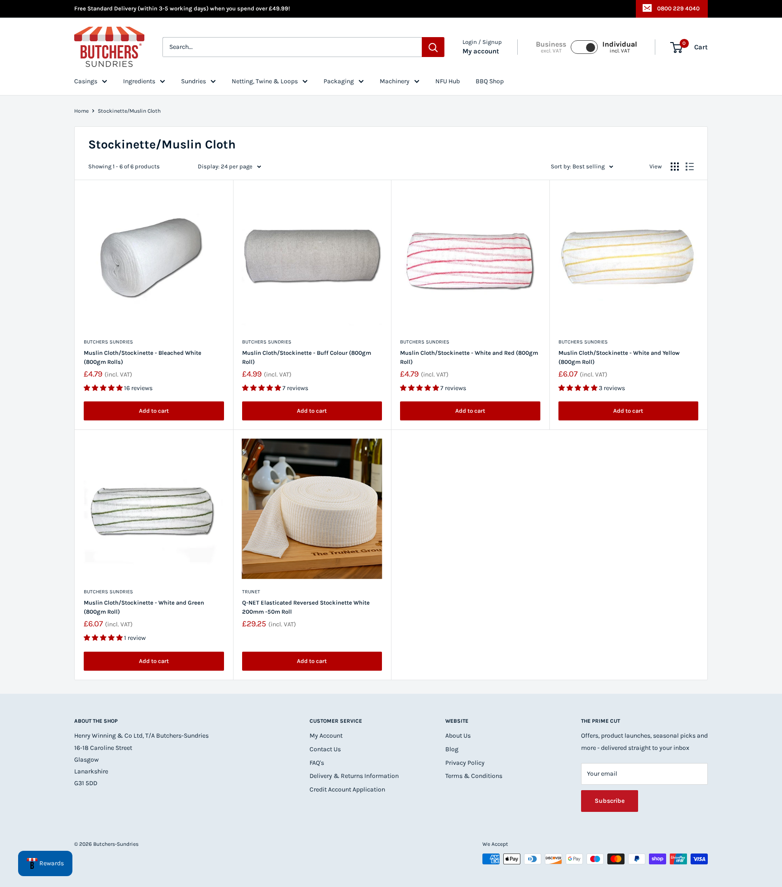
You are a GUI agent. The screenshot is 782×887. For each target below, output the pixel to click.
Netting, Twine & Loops (265, 81)
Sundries (193, 81)
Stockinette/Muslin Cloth (129, 111)
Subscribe (610, 801)
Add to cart (154, 410)
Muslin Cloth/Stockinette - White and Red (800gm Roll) (469, 357)
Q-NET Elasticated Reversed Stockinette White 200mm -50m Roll (306, 607)
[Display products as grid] (675, 166)
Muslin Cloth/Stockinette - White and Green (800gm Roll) (144, 607)
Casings (85, 81)
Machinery (395, 81)
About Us (458, 735)
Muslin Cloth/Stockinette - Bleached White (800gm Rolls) (142, 357)
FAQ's (317, 763)
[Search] (433, 47)
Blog (451, 749)
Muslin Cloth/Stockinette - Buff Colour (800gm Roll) (306, 357)
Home (81, 111)
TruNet (251, 592)
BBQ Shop (490, 81)
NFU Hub (447, 81)
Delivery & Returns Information (354, 776)
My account (481, 52)
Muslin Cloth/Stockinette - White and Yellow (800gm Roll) (619, 357)
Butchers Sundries (108, 342)
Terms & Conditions (473, 776)
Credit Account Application (347, 789)
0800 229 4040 (678, 8)
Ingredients (139, 81)
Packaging (339, 81)
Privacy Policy (465, 763)
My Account (326, 735)
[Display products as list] (690, 166)
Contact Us (325, 749)
